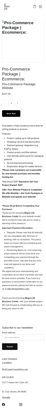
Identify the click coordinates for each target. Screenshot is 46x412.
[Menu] (40, 7)
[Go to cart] (34, 7)
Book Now (11, 114)
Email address (8, 332)
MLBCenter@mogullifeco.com (15, 369)
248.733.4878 (8, 377)
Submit (10, 347)
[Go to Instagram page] (20, 404)
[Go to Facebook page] (3, 404)
